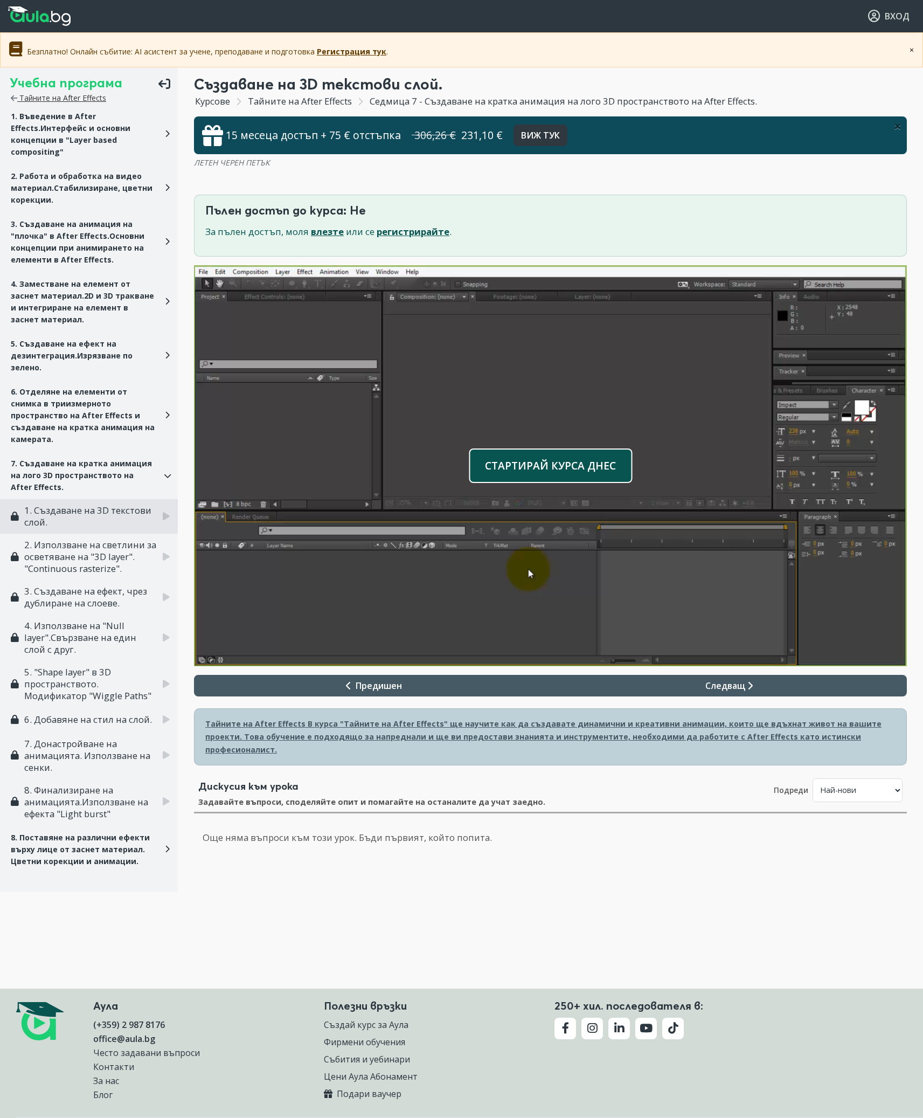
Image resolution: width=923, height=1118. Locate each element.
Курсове (212, 101)
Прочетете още (128, 909)
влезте (327, 231)
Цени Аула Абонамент (371, 1076)
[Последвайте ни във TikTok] (673, 1028)
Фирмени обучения (364, 1042)
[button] (89, 134)
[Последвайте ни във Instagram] (592, 1028)
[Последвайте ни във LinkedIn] (619, 1028)
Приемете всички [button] (92, 1039)
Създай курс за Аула (366, 1025)
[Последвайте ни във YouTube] (646, 1028)
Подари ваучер (368, 1094)
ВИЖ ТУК (540, 135)
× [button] (160, 818)
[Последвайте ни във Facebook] (565, 1028)
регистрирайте (413, 231)
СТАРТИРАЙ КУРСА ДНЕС (550, 465)
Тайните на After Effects (61, 98)
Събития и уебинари (367, 1059)
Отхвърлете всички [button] (91, 1067)
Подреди (791, 790)
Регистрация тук (351, 51)
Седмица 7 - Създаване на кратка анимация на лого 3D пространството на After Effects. (562, 101)
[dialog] (91, 956)
